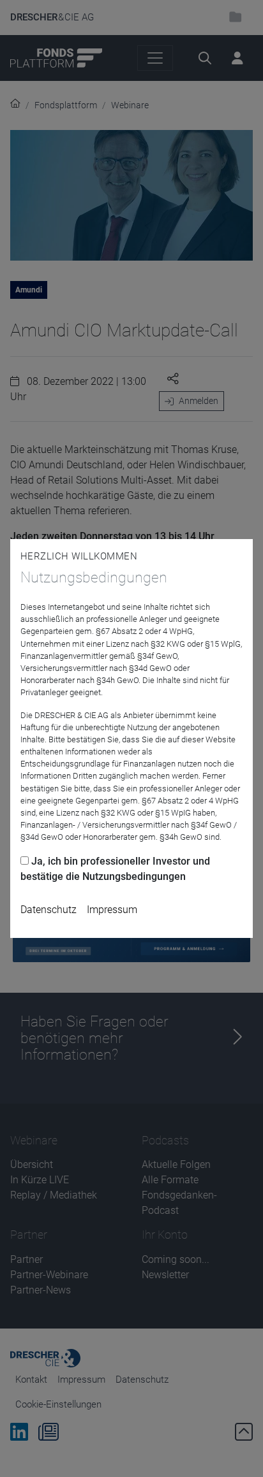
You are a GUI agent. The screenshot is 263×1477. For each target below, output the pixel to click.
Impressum (112, 910)
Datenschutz (48, 910)
